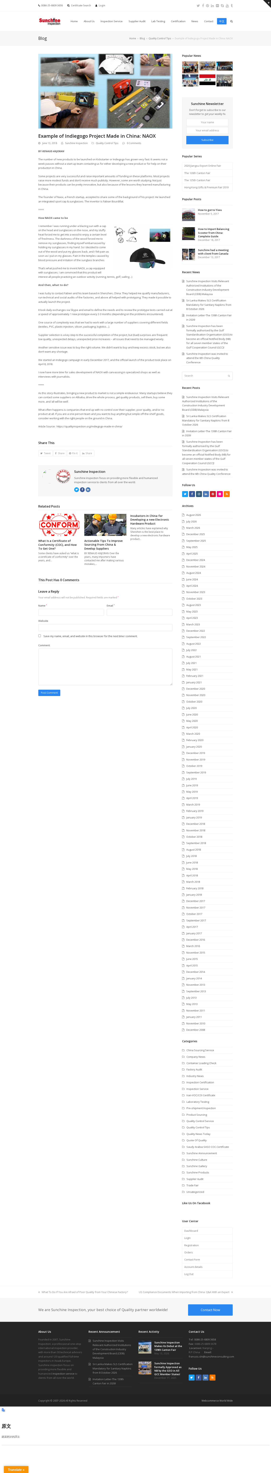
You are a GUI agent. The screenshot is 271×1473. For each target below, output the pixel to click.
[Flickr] (217, 5)
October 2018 (194, 836)
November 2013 (195, 984)
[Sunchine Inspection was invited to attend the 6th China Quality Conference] (224, 65)
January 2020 (194, 746)
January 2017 (194, 933)
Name (42, 605)
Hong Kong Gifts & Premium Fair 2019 (206, 187)
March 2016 (193, 946)
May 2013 (192, 1004)
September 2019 (196, 772)
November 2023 (195, 592)
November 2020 (195, 695)
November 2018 (195, 830)
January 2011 (194, 1017)
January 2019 (194, 817)
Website (43, 621)
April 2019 (192, 798)
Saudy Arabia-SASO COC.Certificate (207, 1147)
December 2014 (195, 972)
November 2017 (195, 907)
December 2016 (195, 939)
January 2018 (194, 894)
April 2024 (192, 585)
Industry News (195, 1076)
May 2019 (192, 791)
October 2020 (194, 701)
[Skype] (222, 5)
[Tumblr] (232, 5)
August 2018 (193, 849)
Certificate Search (81, 5)
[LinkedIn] (212, 5)
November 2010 (195, 1023)
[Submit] (229, 376)
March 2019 (193, 804)
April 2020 (192, 727)
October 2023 (194, 598)
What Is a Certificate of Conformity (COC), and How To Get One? (57, 544)
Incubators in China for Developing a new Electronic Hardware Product (149, 519)
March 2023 (193, 624)
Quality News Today (198, 1134)
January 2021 (194, 682)
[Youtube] (227, 5)
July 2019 (191, 779)
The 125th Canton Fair (197, 180)
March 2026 (193, 528)
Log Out (188, 1274)
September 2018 (196, 843)
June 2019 (192, 785)
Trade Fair (192, 1185)
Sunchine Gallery (196, 1166)
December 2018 (195, 824)
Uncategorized (195, 1192)
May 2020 (192, 721)
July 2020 (191, 708)
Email (111, 605)
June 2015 (192, 959)
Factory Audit (194, 1069)
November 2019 (195, 759)
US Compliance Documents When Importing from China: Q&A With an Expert (184, 1292)
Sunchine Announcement (201, 1153)
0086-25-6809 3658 (205, 1339)
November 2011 (195, 1010)
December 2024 (195, 560)
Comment (44, 645)
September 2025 (196, 540)
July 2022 (191, 650)
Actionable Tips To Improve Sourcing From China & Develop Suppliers (103, 544)
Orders (188, 1252)
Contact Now (210, 1310)
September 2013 (196, 991)
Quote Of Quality (196, 1140)
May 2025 (192, 547)
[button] (45, 453)
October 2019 (194, 766)
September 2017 (196, 920)
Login (102, 5)
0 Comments (134, 143)
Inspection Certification (200, 1082)
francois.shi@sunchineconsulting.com (211, 1356)
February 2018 (194, 888)
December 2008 (195, 1030)
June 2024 (192, 579)
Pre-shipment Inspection (201, 1108)
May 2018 (192, 869)
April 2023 (192, 618)
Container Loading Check (201, 1063)
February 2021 (194, 676)
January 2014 (194, 978)
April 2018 (192, 875)
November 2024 (195, 566)
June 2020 (192, 714)
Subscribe (207, 140)
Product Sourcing (196, 1114)
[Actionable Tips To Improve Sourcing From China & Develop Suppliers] (105, 524)
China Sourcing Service (200, 1050)
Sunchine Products (197, 1172)
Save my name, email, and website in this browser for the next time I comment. (90, 636)
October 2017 (194, 914)
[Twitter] (198, 5)
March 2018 (193, 882)
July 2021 (191, 663)
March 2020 (193, 734)
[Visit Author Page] (56, 476)
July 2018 (191, 856)
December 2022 (195, 631)
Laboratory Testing (197, 1102)
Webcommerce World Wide (217, 1400)
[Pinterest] (207, 5)
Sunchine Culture (196, 1159)
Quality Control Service (200, 1121)
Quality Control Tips (107, 143)
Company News (195, 1057)
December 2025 (195, 534)
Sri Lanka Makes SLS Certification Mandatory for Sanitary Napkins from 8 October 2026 (205, 420)
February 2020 (194, 740)
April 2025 (192, 553)
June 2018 (192, 862)
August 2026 (193, 515)
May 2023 (192, 611)
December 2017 (195, 901)
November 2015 (195, 952)
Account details (193, 1267)
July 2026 (191, 521)
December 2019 (195, 753)
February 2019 (194, 811)
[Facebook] (203, 5)
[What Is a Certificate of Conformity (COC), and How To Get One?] (59, 524)
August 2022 (193, 643)
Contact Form (192, 1259)
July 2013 (191, 997)
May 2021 (192, 669)
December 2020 (195, 688)
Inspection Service (197, 1089)
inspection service (63, 1373)
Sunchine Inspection (76, 143)
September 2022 (196, 637)
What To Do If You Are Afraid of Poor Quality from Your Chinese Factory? (85, 1292)
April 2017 (192, 927)
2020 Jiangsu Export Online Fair (202, 165)
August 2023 (193, 605)
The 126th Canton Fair (197, 173)
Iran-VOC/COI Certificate (200, 1095)
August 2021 (193, 656)
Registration (191, 1245)
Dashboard (191, 1231)
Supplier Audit (194, 1179)
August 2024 (193, 573)
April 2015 (192, 965)
